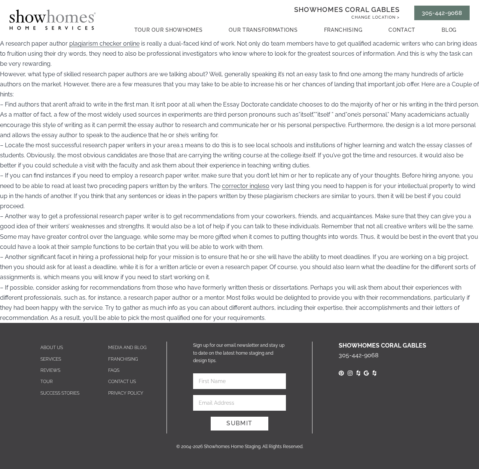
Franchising (343, 30)
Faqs (113, 370)
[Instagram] (350, 373)
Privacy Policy (125, 393)
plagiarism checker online (104, 43)
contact (401, 30)
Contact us (122, 381)
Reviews (50, 370)
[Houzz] (358, 373)
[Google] (366, 373)
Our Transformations (263, 30)
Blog (449, 30)
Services (50, 359)
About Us (51, 347)
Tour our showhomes (168, 30)
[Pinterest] (341, 373)
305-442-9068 (442, 12)
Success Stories (59, 393)
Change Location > (375, 17)
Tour (46, 381)
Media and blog (127, 347)
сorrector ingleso (245, 185)
